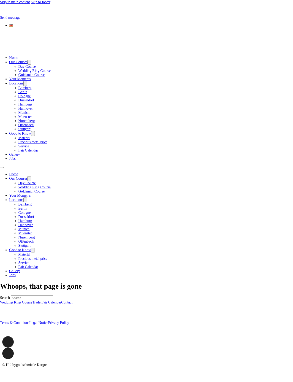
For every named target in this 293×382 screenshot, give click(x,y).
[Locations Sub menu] (25, 83)
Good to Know (20, 133)
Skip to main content (15, 2)
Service (23, 146)
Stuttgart (24, 129)
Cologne (24, 96)
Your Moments (20, 79)
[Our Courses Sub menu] (29, 62)
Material (24, 138)
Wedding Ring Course (34, 71)
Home (13, 58)
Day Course (27, 66)
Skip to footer (40, 2)
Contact (66, 302)
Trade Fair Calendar (46, 302)
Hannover (25, 108)
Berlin (22, 92)
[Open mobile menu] (2, 167)
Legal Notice (38, 323)
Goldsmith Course (31, 75)
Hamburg (25, 104)
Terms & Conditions (14, 323)
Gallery (14, 154)
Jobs (12, 158)
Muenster (25, 117)
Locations (16, 83)
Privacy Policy (58, 323)
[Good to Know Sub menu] (33, 133)
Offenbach (26, 125)
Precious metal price (32, 142)
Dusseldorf (26, 100)
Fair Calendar (28, 150)
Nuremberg (26, 121)
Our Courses (18, 62)
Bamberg (25, 88)
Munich (24, 112)
